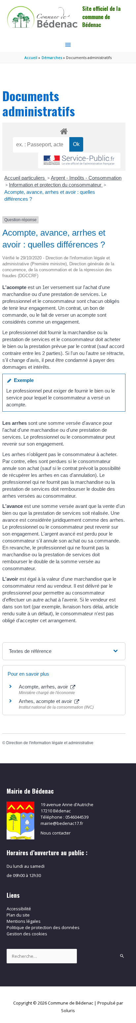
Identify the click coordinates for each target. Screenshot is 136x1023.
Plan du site (18, 915)
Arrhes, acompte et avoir (46, 701)
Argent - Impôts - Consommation (86, 178)
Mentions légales (24, 921)
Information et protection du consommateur (56, 185)
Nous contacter (56, 833)
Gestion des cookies (27, 934)
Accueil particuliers (25, 178)
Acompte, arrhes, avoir (44, 686)
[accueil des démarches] (63, 130)
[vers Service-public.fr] (79, 161)
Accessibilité (19, 909)
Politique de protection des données (43, 927)
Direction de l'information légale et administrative (49, 743)
